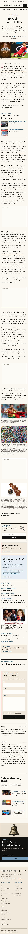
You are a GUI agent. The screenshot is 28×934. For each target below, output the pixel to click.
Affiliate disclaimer (5, 924)
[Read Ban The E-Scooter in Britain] (6, 802)
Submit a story (4, 898)
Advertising (17, 886)
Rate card (17, 891)
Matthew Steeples (8, 36)
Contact (3, 896)
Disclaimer (3, 922)
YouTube (3, 878)
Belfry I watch (18, 888)
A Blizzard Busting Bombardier (18, 814)
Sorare (20, 256)
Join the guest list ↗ (7, 551)
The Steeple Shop (5, 903)
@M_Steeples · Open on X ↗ (7, 641)
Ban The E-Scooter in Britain (18, 804)
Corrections (4, 891)
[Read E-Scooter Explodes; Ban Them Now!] (6, 792)
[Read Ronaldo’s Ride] (4, 124)
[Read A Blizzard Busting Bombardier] (6, 812)
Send (14, 717)
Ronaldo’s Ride (12, 123)
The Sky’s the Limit (13, 131)
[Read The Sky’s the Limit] (4, 132)
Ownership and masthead (7, 893)
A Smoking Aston (6, 590)
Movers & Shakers (6, 9)
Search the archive (5, 901)
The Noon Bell (12, 878)
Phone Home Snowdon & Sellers (11, 595)
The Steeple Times (14, 871)
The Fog (15, 9)
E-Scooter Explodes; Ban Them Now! (19, 794)
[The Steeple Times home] (11, 5)
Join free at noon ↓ (7, 651)
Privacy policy (4, 910)
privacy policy (18, 712)
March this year (5, 444)
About (2, 886)
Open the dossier (7, 577)
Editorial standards (5, 888)
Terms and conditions (6, 919)
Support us (20, 878)
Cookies (3, 917)
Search (14, 537)
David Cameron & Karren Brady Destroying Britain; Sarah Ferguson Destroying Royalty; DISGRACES (11, 627)
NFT (10, 166)
